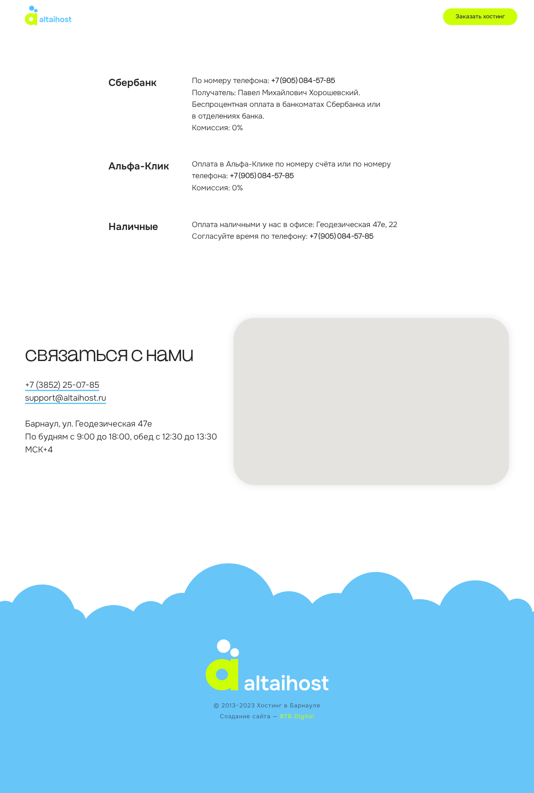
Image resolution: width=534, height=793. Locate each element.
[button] (480, 16)
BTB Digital (297, 716)
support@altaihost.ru (65, 398)
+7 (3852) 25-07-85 (62, 385)
